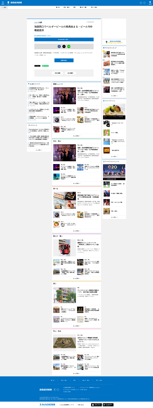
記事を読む (64, 60)
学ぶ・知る (94, 7)
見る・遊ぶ (67, 7)
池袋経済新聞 (14, 2)
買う (75, 7)
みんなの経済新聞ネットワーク (47, 405)
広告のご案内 (67, 391)
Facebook (141, 3)
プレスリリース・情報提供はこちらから (90, 387)
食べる (58, 7)
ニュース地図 (38, 22)
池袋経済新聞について (69, 387)
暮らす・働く (83, 7)
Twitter (144, 3)
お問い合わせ (84, 389)
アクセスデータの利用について (71, 389)
